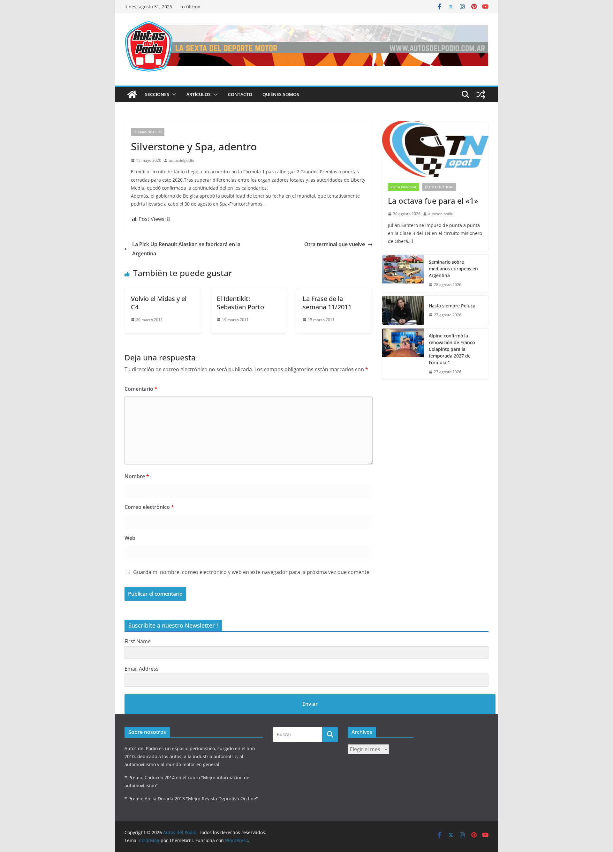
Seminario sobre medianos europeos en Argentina (453, 268)
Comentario (141, 388)
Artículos (198, 94)
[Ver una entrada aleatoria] (480, 94)
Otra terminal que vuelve (334, 244)
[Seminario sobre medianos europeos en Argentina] (403, 273)
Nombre (137, 476)
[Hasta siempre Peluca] (403, 310)
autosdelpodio (181, 160)
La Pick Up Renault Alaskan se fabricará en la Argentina (186, 249)
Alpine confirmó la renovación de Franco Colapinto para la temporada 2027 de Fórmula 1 (452, 349)
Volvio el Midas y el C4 (158, 302)
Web (130, 537)
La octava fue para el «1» (433, 200)
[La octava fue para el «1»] (435, 149)
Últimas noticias (147, 132)
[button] (172, 94)
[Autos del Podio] (132, 94)
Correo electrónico (149, 506)
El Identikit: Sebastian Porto (240, 302)
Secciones (157, 94)
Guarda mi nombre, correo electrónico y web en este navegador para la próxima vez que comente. (252, 572)
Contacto (240, 94)
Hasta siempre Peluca (452, 306)
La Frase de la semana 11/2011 (327, 302)
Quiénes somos (280, 94)
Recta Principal (403, 187)
